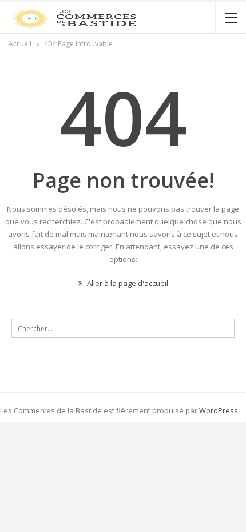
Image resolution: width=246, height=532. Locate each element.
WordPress (218, 410)
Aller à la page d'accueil (126, 283)
